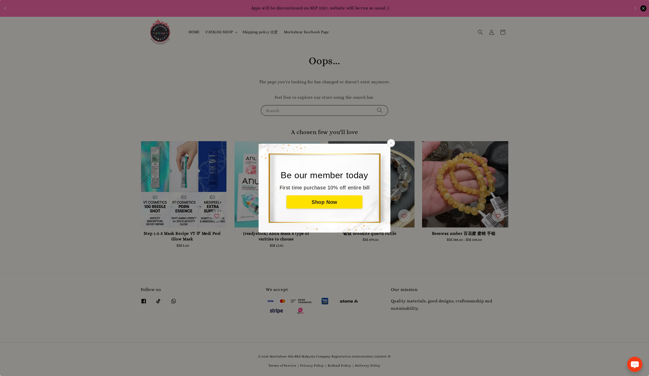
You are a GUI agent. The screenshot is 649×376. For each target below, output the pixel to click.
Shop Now (324, 202)
